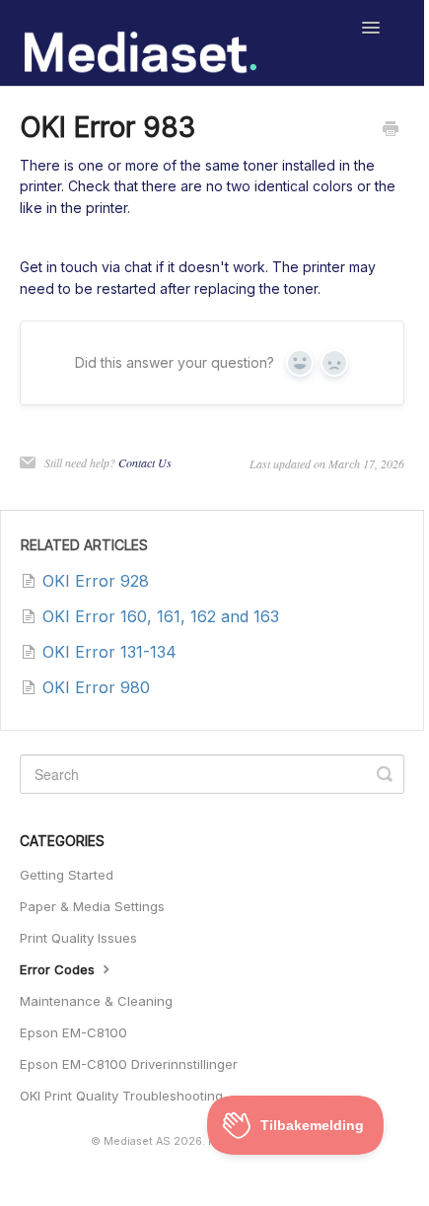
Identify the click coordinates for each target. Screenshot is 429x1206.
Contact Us (145, 462)
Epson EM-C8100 (73, 1032)
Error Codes (59, 969)
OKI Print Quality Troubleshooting (121, 1095)
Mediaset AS (137, 1141)
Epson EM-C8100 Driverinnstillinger (129, 1064)
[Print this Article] (390, 130)
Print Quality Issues (78, 938)
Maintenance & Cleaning (96, 1001)
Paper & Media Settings (92, 906)
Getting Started (66, 875)
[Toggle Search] (385, 774)
